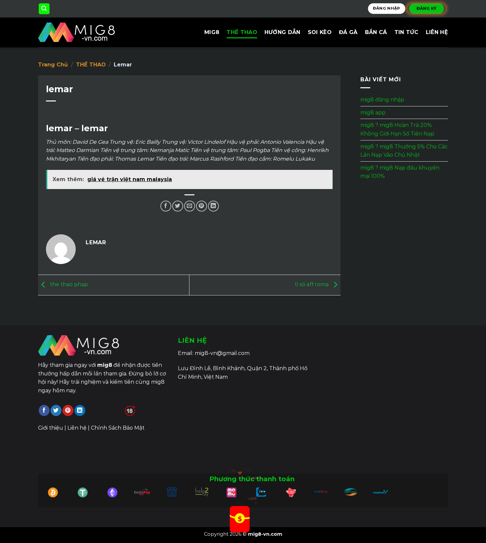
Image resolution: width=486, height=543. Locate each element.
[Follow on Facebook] (44, 410)
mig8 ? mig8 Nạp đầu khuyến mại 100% (399, 172)
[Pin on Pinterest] (201, 206)
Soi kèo (320, 32)
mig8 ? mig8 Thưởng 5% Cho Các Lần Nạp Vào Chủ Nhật (404, 150)
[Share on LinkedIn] (213, 206)
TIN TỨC (406, 32)
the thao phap (68, 285)
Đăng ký (426, 8)
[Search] (44, 8)
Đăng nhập (386, 8)
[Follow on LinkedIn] (79, 410)
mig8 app (372, 112)
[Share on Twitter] (177, 206)
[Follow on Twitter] (56, 410)
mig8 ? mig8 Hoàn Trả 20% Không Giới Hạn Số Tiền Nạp (397, 129)
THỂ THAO (241, 32)
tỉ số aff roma (312, 285)
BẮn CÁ (376, 32)
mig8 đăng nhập (382, 100)
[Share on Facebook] (165, 206)
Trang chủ (53, 64)
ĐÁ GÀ (348, 32)
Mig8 (211, 32)
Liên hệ (437, 32)
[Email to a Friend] (189, 206)
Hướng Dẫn (282, 32)
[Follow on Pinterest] (67, 410)
